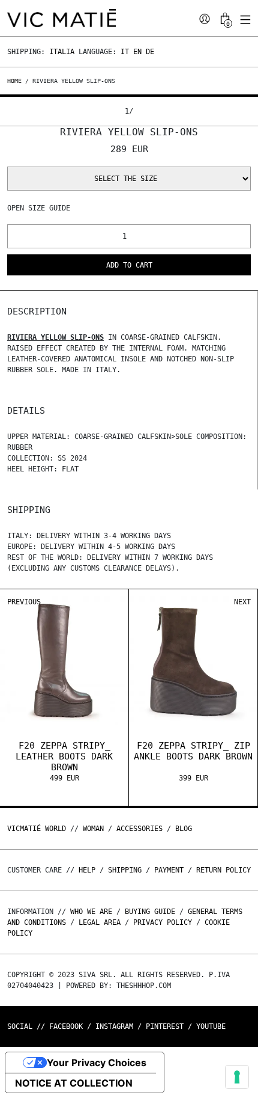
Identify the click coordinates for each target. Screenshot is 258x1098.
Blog (183, 828)
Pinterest (165, 1026)
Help (87, 870)
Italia (61, 52)
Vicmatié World (36, 828)
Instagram (114, 1026)
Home (16, 81)
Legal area (100, 922)
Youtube (211, 1026)
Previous (24, 602)
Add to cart (129, 265)
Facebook (66, 1026)
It (125, 52)
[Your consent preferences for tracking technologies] (237, 1077)
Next (242, 602)
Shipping (125, 870)
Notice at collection (74, 1083)
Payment (169, 870)
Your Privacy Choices (96, 1063)
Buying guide (150, 911)
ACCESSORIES (139, 828)
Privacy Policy (162, 922)
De (150, 52)
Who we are (91, 911)
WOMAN (93, 828)
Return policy (223, 870)
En (137, 52)
